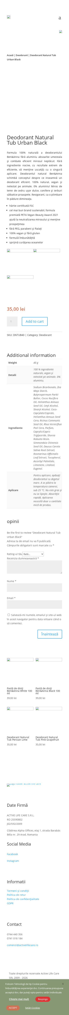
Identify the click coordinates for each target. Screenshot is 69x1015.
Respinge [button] (43, 999)
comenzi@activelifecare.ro (22, 945)
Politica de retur (16, 895)
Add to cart (35, 321)
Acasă (10, 55)
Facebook (12, 854)
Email (11, 598)
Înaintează (49, 634)
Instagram (13, 860)
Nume (11, 581)
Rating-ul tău (14, 554)
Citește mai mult (19, 999)
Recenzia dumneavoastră (23, 558)
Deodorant (22, 55)
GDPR (10, 903)
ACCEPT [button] (13, 1007)
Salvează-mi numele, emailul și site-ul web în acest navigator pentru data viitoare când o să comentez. (34, 619)
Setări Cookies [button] (32, 1007)
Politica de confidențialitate (23, 899)
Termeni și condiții (18, 890)
